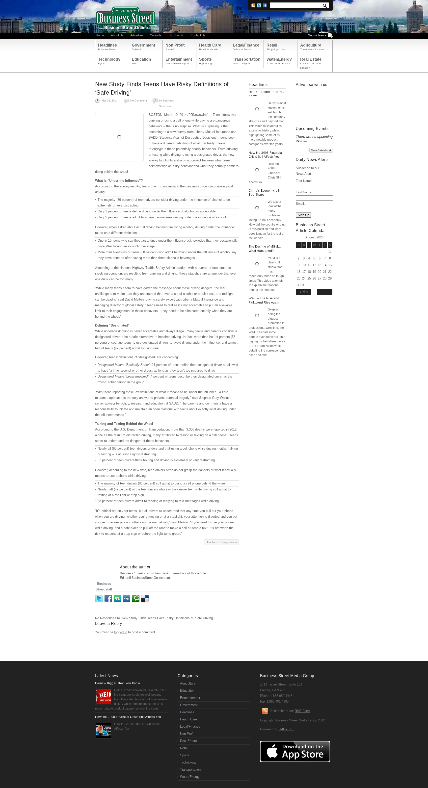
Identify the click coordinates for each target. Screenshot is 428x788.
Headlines (212, 542)
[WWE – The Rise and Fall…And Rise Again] (257, 315)
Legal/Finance (190, 726)
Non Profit (187, 734)
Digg (127, 599)
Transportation (228, 542)
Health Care (188, 719)
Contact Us (197, 35)
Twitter (259, 5)
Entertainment (190, 698)
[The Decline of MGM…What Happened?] (257, 264)
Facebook (265, 5)
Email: (300, 203)
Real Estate (188, 741)
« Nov (304, 292)
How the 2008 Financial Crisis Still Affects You (128, 717)
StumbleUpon (118, 599)
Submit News (317, 35)
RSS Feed (302, 711)
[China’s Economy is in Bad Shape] (257, 208)
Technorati (136, 599)
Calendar (156, 35)
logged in (120, 632)
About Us (117, 35)
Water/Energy (190, 777)
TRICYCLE (286, 729)
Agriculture (187, 683)
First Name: (304, 181)
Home (100, 35)
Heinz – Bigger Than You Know (117, 683)
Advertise (136, 35)
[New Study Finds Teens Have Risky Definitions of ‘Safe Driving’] (119, 137)
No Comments (139, 100)
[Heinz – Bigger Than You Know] (257, 109)
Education (187, 690)
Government (189, 705)
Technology (188, 762)
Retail (184, 748)
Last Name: (304, 192)
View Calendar (320, 150)
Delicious (145, 599)
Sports (184, 755)
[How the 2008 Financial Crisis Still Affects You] (257, 170)
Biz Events (176, 35)
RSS (253, 5)
